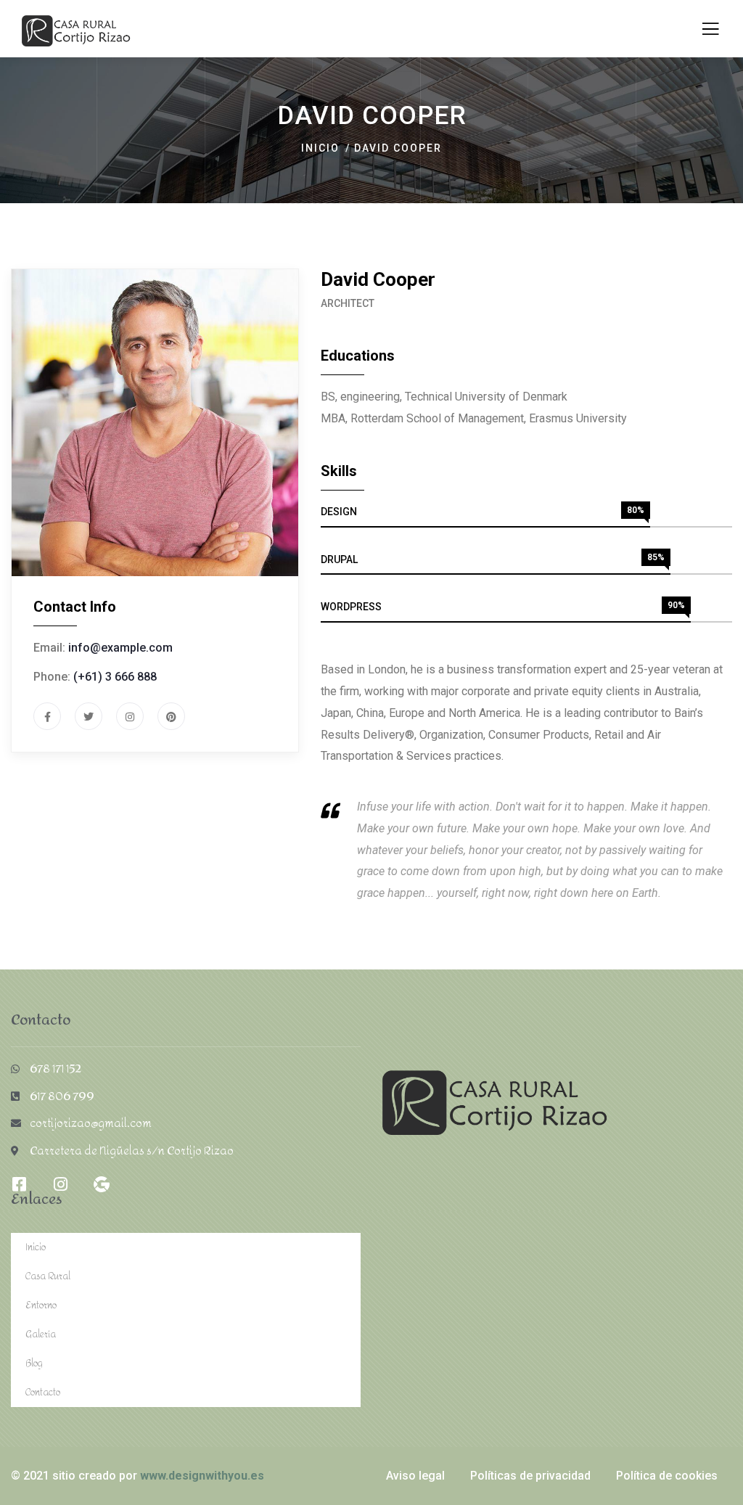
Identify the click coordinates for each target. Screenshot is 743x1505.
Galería (40, 1334)
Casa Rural (47, 1276)
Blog (34, 1363)
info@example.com (120, 648)
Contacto (42, 1392)
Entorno (41, 1305)
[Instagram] (60, 1184)
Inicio (320, 148)
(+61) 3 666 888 (115, 677)
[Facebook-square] (19, 1184)
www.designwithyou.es (202, 1476)
